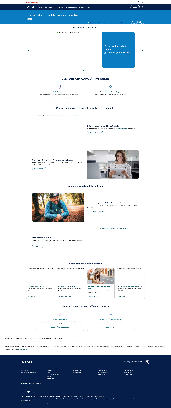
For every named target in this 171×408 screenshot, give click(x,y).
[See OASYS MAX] (113, 164)
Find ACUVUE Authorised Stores (59, 98)
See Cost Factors (93, 296)
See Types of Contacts (94, 133)
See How (30, 296)
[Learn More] (113, 242)
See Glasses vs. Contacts (95, 211)
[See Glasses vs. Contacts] (58, 207)
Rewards (134, 7)
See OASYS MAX (38, 168)
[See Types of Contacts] (58, 129)
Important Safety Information (31, 383)
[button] (143, 2)
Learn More (109, 98)
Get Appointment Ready (65, 296)
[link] (138, 2)
